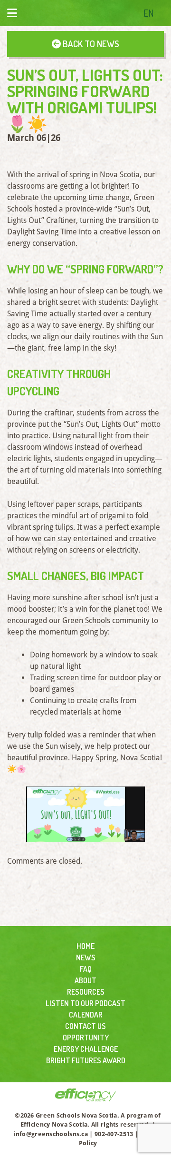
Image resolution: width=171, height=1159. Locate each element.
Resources (85, 992)
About (85, 980)
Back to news (90, 44)
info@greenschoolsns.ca (50, 1134)
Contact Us (85, 1026)
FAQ (86, 969)
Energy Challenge (86, 1049)
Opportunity (86, 1037)
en (148, 13)
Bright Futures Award (85, 1060)
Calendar (86, 1014)
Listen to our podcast (85, 1003)
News (85, 957)
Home (85, 946)
